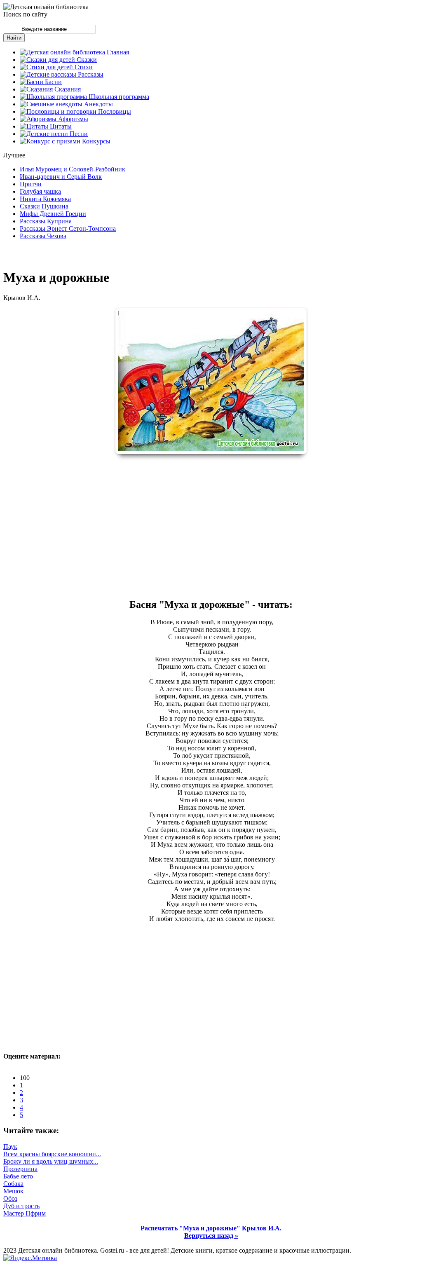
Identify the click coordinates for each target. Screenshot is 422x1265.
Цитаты (60, 126)
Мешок (13, 1191)
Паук (10, 1146)
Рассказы (89, 74)
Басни (52, 81)
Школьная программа (118, 96)
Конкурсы (95, 141)
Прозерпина (20, 1168)
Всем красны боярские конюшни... (52, 1153)
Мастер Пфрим (24, 1213)
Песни (78, 133)
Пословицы (113, 111)
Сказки (86, 59)
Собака (13, 1183)
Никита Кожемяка (45, 198)
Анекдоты (97, 104)
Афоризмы (72, 118)
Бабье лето (18, 1176)
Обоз (10, 1198)
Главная (117, 52)
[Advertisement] (211, 525)
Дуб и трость (21, 1205)
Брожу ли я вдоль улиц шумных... (50, 1161)
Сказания (67, 89)
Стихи (83, 66)
